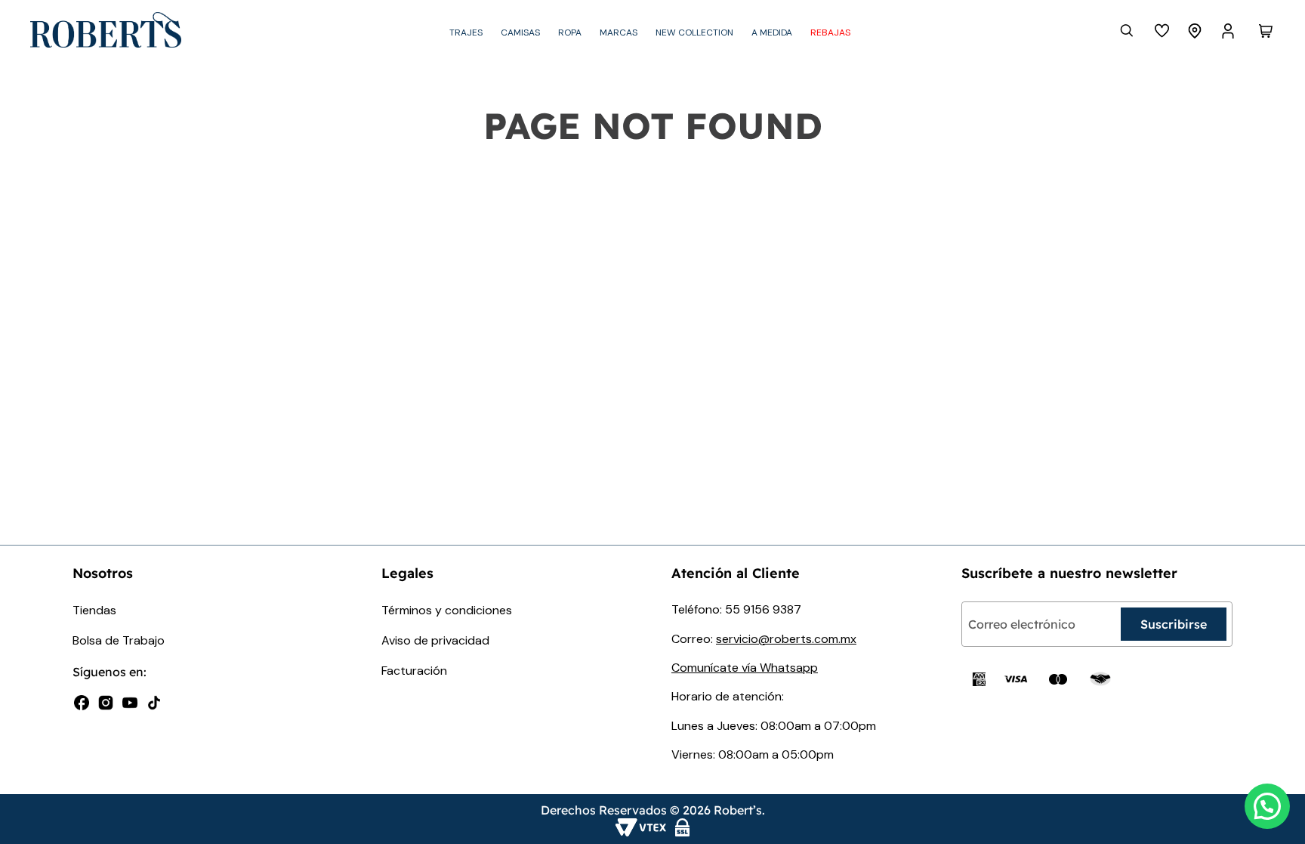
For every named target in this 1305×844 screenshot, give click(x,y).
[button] (1267, 806)
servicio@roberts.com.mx (786, 639)
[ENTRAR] (1229, 31)
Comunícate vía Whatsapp (744, 668)
